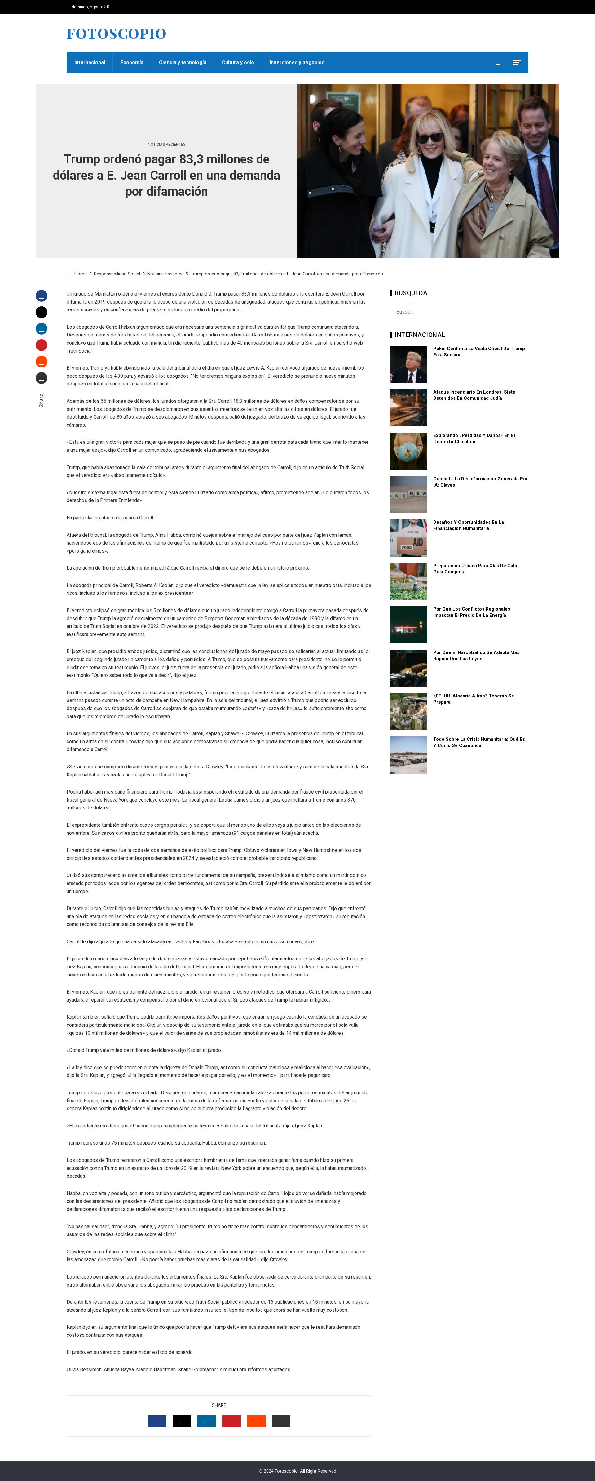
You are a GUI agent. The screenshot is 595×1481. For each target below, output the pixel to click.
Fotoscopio (117, 33)
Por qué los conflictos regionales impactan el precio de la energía (471, 612)
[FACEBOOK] (157, 1421)
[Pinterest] (41, 345)
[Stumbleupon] (41, 361)
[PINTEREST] (231, 1421)
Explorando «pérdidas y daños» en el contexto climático (474, 438)
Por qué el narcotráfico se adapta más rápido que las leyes (476, 655)
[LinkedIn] (41, 329)
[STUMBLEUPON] (256, 1421)
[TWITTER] (182, 1421)
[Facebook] (41, 296)
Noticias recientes (166, 145)
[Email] (41, 378)
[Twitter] (41, 312)
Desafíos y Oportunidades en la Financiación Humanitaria (468, 525)
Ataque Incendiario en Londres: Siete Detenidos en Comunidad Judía (474, 395)
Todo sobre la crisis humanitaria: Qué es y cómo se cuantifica (479, 742)
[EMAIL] (281, 1421)
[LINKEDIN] (206, 1421)
